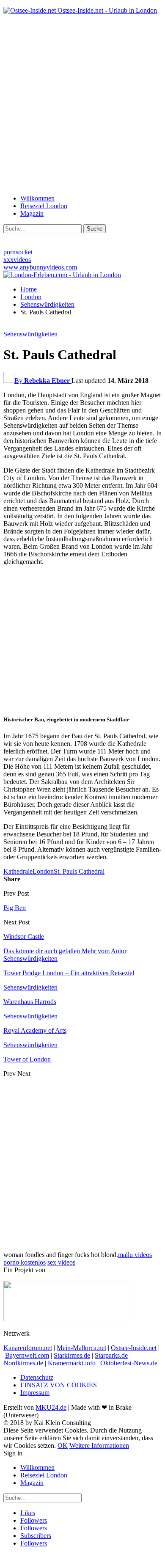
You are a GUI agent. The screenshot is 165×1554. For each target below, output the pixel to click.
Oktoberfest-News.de (128, 1363)
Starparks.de (111, 1355)
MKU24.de (51, 1407)
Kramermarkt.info (72, 1363)
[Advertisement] (82, 103)
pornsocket (18, 252)
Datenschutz (36, 1377)
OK (63, 1445)
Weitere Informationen (99, 1445)
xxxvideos (17, 259)
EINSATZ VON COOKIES (58, 1385)
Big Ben (14, 907)
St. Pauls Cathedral (79, 871)
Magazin (32, 213)
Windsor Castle (23, 936)
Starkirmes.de (72, 1355)
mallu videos (135, 1254)
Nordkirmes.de (23, 1363)
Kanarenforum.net (27, 1347)
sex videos (61, 1262)
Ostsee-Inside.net (134, 1347)
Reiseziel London (43, 205)
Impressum (35, 1392)
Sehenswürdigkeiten (30, 334)
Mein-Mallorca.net (81, 1347)
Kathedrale (18, 871)
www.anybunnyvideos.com (40, 267)
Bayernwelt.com (27, 1355)
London (43, 871)
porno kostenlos (24, 1262)
